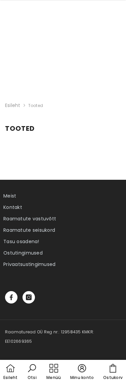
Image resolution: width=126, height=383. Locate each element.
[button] (32, 372)
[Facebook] (11, 297)
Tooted (35, 105)
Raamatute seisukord (29, 230)
